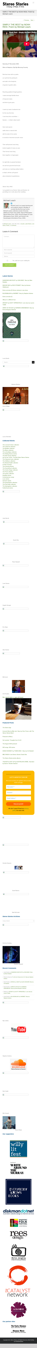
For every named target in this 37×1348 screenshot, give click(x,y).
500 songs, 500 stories (9, 747)
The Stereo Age (7, 727)
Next (32, 20)
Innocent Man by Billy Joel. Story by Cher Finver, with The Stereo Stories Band (18, 732)
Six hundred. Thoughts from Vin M (12, 740)
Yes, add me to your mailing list (20, 260)
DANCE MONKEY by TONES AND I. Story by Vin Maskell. (18, 751)
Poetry (7, 225)
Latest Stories (28, 223)
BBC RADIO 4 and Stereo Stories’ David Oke (15, 754)
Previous (26, 20)
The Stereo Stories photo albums (12, 758)
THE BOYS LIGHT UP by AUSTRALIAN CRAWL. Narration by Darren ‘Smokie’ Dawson (18, 762)
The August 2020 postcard (10, 743)
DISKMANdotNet (19, 1341)
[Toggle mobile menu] (33, 3)
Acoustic (23, 223)
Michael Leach (9, 200)
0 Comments (13, 225)
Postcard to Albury (7, 736)
